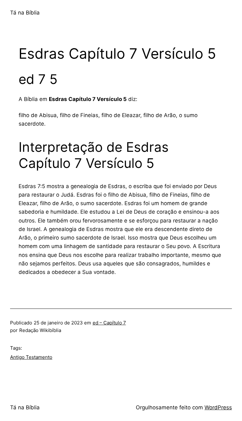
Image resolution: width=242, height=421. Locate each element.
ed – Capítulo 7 (109, 323)
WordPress (218, 407)
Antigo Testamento (31, 357)
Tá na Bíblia (25, 12)
